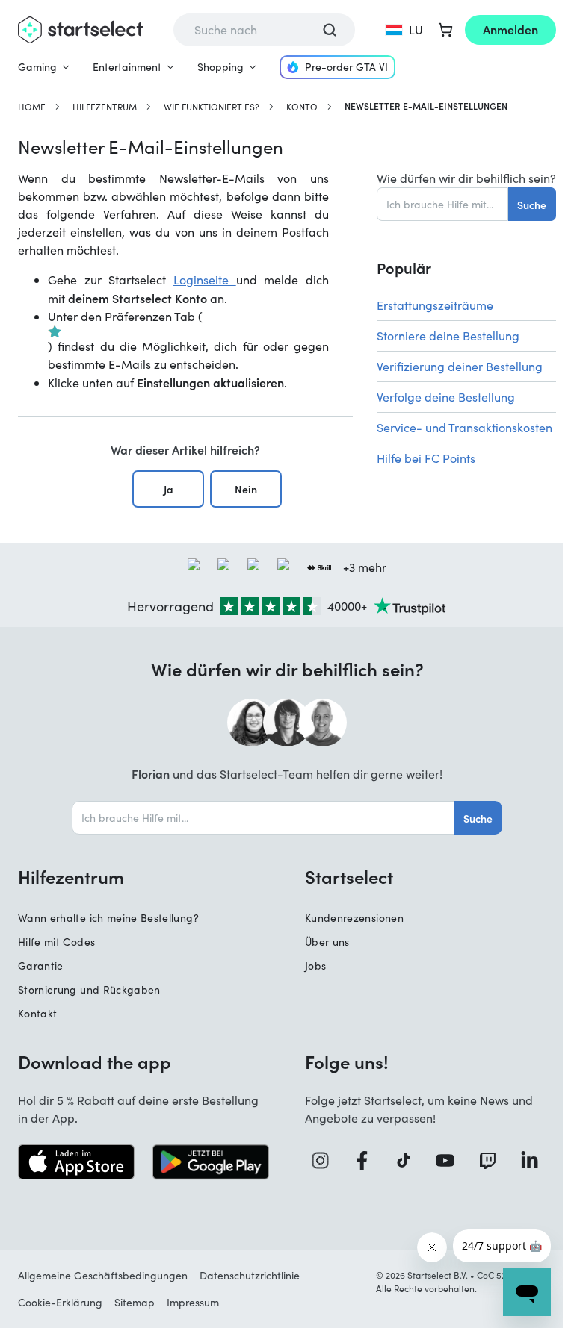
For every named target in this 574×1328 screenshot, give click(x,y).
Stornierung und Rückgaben (89, 989)
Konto (302, 107)
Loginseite (204, 279)
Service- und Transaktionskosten (464, 427)
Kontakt (37, 1013)
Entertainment (127, 67)
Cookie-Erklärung (60, 1302)
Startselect (349, 876)
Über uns (327, 942)
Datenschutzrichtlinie (250, 1275)
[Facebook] (368, 1160)
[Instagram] (326, 1160)
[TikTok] (409, 1160)
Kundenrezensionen (354, 918)
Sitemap (134, 1302)
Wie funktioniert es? (211, 107)
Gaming (37, 67)
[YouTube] (451, 1160)
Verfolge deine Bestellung (446, 397)
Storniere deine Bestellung (448, 335)
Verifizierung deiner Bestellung (460, 366)
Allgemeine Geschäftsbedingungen (103, 1275)
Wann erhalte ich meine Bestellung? (108, 918)
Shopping (220, 67)
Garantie (41, 965)
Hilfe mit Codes (56, 942)
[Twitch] (493, 1160)
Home (32, 107)
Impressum (193, 1302)
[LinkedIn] (535, 1160)
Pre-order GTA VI (346, 67)
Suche (531, 204)
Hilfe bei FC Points (426, 458)
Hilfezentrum (104, 107)
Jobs (315, 965)
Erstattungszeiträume (435, 305)
